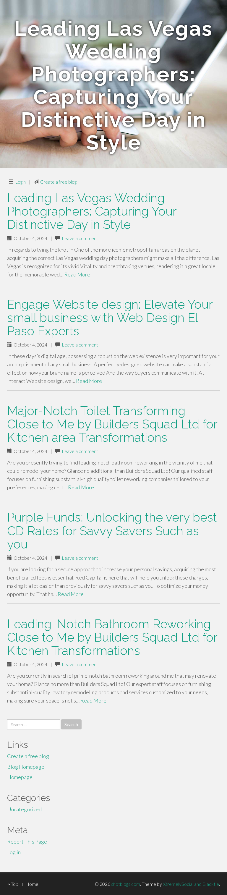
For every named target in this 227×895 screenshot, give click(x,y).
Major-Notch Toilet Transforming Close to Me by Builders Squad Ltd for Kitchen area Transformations (112, 424)
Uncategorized (24, 809)
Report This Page (27, 841)
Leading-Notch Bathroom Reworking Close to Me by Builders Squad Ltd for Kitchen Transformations (112, 637)
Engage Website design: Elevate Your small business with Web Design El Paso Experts (110, 317)
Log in (14, 852)
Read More (77, 274)
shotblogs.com (125, 884)
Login (20, 181)
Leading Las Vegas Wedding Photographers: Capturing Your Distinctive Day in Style (91, 211)
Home (31, 884)
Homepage (20, 777)
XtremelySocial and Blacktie (191, 884)
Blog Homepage (25, 766)
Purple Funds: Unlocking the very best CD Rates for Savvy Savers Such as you (112, 530)
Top (14, 884)
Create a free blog (58, 181)
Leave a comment (80, 238)
